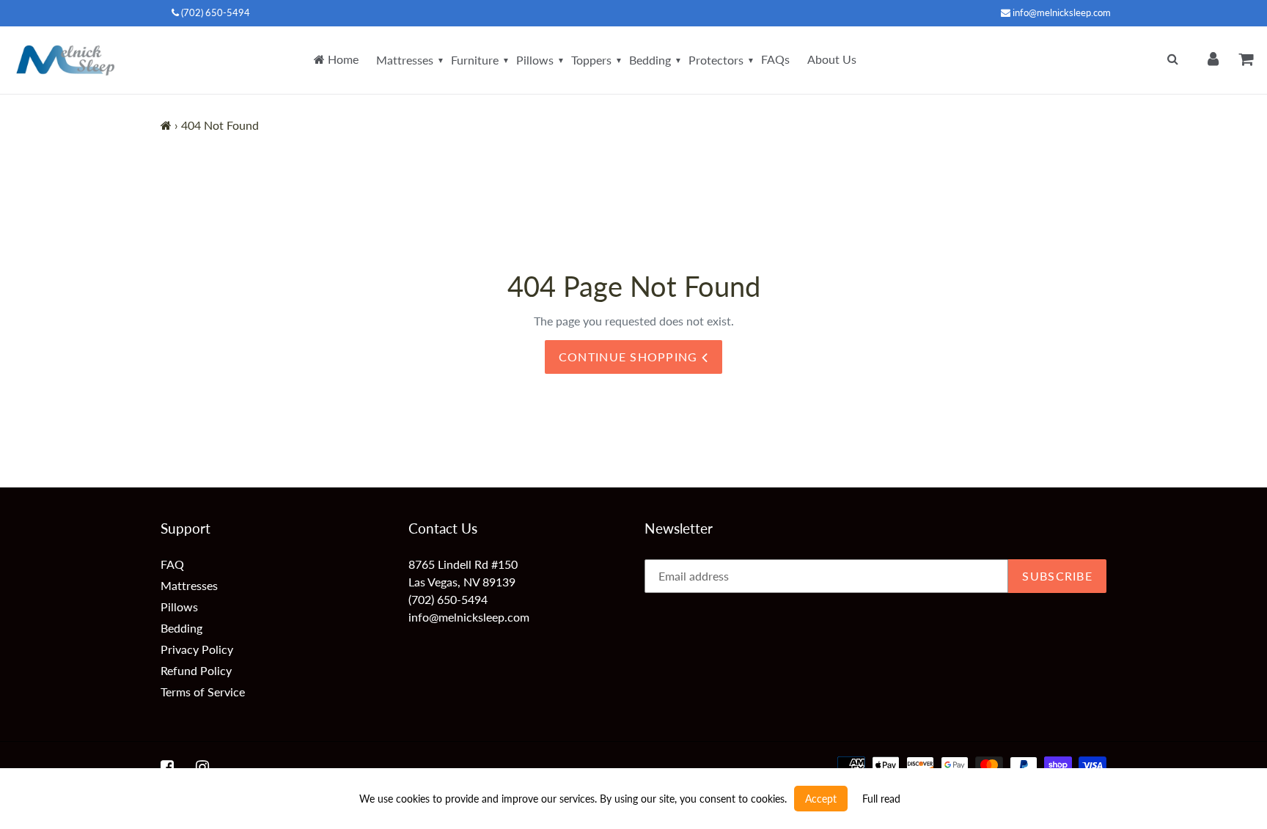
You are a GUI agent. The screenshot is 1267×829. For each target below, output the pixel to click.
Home (342, 59)
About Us (831, 59)
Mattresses (404, 60)
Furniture (475, 60)
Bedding (650, 60)
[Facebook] (167, 766)
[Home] (166, 125)
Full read (881, 798)
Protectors (715, 60)
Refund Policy (196, 670)
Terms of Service (203, 692)
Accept (821, 798)
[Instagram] (202, 766)
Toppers (591, 60)
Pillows (535, 60)
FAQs (775, 59)
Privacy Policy (197, 649)
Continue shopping (630, 357)
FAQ (172, 564)
